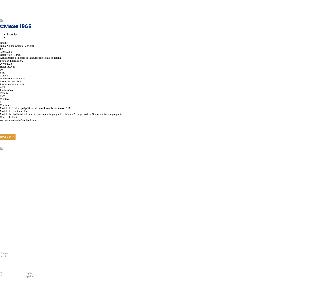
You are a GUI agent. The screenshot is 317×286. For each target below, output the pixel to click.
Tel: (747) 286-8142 (10, 9)
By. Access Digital (201, 281)
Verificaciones (7, 4)
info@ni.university (36, 9)
